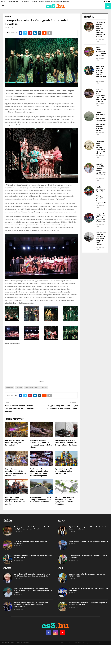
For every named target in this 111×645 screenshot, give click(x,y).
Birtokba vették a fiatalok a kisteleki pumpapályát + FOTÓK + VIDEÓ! (87, 575)
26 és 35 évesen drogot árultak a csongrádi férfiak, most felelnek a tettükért (19, 408)
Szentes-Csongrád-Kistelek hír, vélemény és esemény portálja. (51, 1)
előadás (44, 387)
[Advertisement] (41, 366)
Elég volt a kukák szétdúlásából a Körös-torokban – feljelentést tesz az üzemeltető (16, 472)
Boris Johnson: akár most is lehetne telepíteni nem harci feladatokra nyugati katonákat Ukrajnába (32, 575)
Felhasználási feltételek (76, 643)
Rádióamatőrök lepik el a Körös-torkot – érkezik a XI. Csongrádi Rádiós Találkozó (66, 442)
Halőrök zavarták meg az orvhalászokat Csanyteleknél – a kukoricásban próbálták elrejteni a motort (100, 121)
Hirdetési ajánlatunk (102, 643)
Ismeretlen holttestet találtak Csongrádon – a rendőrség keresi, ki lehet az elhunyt (41, 444)
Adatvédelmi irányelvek (60, 643)
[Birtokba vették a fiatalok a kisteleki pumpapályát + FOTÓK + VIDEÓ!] (62, 578)
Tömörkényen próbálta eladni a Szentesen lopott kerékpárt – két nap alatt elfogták (100, 29)
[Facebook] (48, 632)
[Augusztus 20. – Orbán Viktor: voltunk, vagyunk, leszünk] (62, 545)
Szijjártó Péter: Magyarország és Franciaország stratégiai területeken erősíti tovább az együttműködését (31, 604)
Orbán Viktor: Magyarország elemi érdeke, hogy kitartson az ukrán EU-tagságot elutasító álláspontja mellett (33, 590)
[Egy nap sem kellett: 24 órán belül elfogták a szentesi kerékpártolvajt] (89, 70)
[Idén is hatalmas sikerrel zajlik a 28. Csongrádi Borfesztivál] (89, 52)
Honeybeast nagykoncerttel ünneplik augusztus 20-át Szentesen (100, 218)
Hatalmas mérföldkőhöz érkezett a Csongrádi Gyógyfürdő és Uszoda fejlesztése (64, 501)
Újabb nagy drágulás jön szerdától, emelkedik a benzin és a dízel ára (88, 556)
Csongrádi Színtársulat (32, 387)
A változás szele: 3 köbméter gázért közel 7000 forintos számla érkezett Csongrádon (39, 472)
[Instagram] (55, 632)
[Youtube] (62, 632)
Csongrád (8, 16)
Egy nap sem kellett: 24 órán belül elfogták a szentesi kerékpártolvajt (100, 72)
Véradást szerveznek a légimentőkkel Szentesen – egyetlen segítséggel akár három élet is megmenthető (100, 195)
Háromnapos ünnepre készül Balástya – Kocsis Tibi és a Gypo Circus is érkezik (100, 147)
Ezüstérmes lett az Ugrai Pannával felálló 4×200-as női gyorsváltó (88, 589)
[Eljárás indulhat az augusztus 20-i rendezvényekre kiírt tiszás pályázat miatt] (62, 531)
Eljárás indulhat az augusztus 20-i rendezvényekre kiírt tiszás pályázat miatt (88, 528)
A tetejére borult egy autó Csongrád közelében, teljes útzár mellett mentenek (40, 499)
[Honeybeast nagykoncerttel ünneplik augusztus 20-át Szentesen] (89, 218)
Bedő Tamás (9, 387)
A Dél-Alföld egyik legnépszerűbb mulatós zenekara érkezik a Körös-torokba (15, 501)
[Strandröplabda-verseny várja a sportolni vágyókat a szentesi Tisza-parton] (62, 606)
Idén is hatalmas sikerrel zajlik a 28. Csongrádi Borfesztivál (14, 442)
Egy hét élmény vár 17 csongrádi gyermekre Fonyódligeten (63, 471)
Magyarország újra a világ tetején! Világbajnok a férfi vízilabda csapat (62, 407)
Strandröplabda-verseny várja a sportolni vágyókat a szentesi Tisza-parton (88, 603)
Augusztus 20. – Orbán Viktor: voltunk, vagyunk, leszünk (88, 541)
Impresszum (90, 643)
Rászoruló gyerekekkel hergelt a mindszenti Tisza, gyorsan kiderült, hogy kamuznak (100, 170)
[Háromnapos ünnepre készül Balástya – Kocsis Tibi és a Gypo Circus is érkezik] (89, 145)
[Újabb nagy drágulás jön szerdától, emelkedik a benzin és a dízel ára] (62, 559)
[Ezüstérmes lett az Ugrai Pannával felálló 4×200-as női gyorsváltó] (62, 592)
